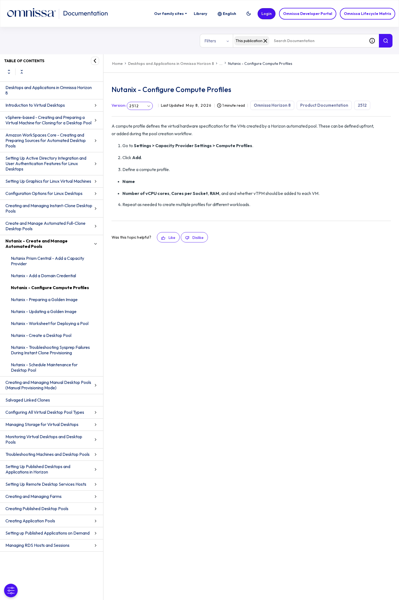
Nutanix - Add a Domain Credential (43, 275)
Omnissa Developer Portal (307, 13)
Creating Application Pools (30, 520)
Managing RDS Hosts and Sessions (37, 545)
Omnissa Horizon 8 (272, 105)
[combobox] (299, 41)
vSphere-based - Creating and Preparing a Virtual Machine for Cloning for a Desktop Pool (48, 120)
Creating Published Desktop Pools (36, 508)
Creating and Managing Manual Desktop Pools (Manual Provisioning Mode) (48, 385)
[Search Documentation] (385, 41)
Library (200, 13)
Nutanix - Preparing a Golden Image (44, 299)
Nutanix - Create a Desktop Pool (41, 335)
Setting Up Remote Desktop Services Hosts (45, 484)
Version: (119, 105)
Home (117, 63)
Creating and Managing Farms (33, 496)
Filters (210, 40)
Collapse (21, 71)
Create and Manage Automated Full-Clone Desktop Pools (45, 225)
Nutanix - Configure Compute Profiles (50, 287)
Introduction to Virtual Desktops (35, 105)
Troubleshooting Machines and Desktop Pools (47, 454)
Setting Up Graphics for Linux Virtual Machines (48, 181)
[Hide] (95, 61)
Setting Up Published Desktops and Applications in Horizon (37, 469)
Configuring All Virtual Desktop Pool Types (44, 412)
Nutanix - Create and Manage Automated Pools (36, 243)
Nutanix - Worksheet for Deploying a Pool (49, 323)
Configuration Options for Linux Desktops (44, 193)
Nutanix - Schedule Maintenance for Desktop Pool (44, 367)
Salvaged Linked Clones (27, 400)
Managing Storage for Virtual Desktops (41, 424)
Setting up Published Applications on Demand (47, 533)
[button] (248, 13)
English (229, 13)
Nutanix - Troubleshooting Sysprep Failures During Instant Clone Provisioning (50, 350)
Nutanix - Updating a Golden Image (44, 311)
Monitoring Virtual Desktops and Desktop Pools (43, 439)
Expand (9, 71)
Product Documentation (324, 105)
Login (266, 13)
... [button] (221, 63)
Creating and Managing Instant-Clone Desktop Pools (48, 208)
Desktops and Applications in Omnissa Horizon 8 (48, 90)
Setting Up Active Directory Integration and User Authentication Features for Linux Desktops (45, 163)
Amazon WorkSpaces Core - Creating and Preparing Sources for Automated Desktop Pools (45, 140)
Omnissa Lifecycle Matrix (367, 13)
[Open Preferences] (11, 590)
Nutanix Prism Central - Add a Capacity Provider (47, 260)
